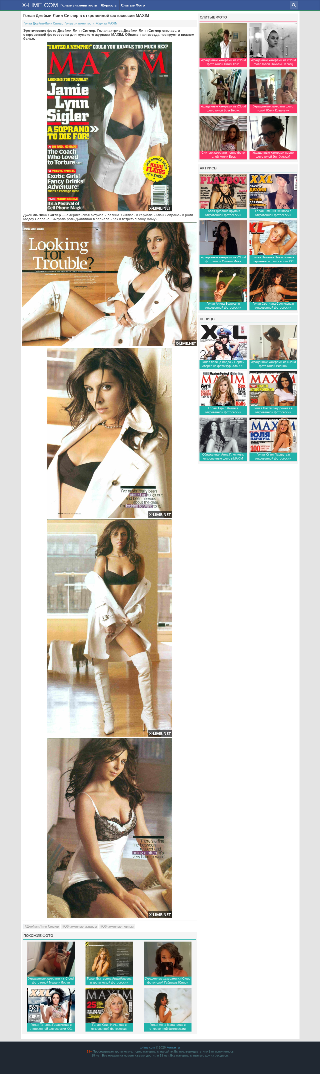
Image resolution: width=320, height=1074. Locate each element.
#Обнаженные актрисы (79, 926)
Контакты (173, 1047)
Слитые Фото (133, 5)
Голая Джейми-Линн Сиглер (43, 23)
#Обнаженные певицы (117, 926)
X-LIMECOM (40, 5)
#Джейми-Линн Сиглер (42, 926)
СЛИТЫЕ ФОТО (213, 17)
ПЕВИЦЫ (208, 319)
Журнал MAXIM (107, 23)
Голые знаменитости (78, 5)
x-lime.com (147, 1047)
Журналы (109, 5)
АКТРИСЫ (209, 168)
